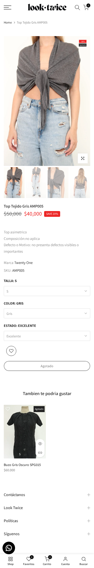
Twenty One (23, 262)
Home (8, 22)
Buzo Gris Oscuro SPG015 (22, 464)
